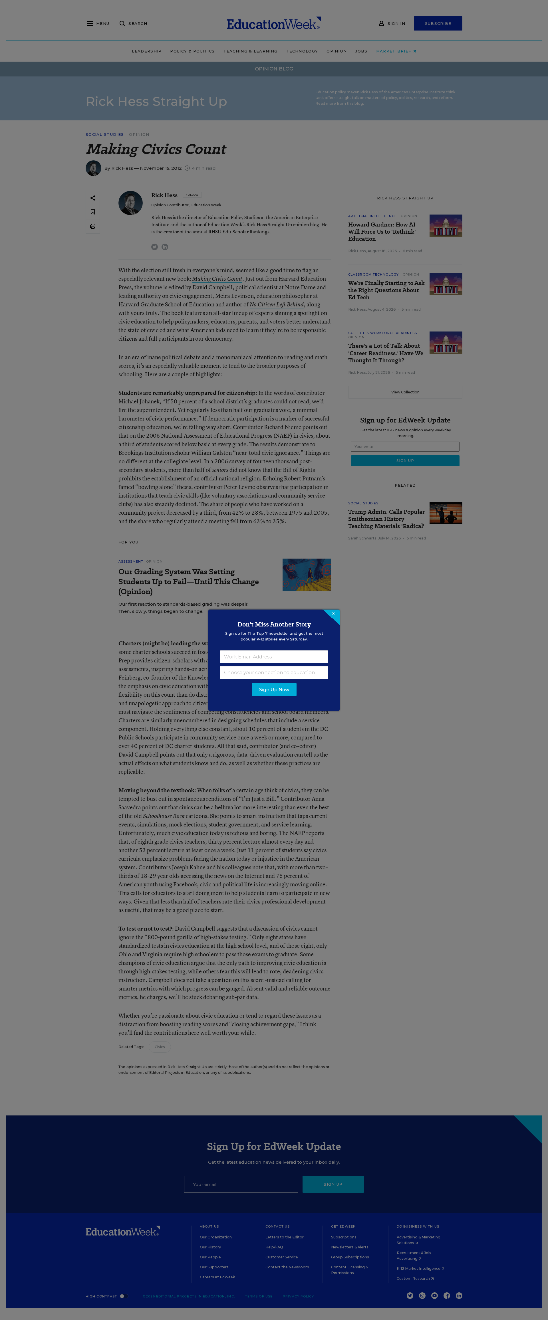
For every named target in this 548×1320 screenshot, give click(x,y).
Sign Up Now (274, 689)
